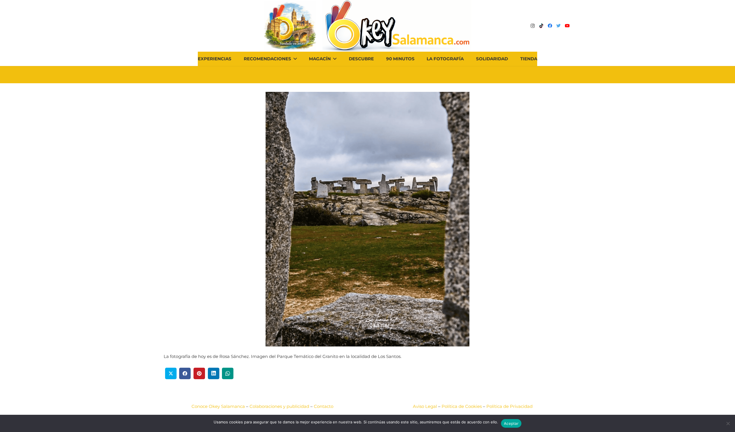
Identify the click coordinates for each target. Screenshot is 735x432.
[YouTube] (567, 26)
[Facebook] (550, 26)
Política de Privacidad (509, 406)
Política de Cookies (462, 406)
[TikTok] (541, 26)
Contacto (323, 406)
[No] (728, 423)
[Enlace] (396, 26)
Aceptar (511, 423)
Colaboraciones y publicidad (279, 406)
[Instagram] (532, 26)
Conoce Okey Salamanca (218, 406)
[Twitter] (558, 26)
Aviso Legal (425, 406)
